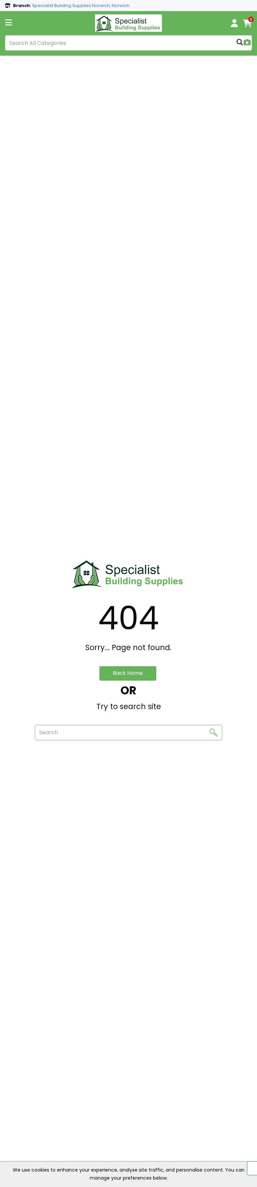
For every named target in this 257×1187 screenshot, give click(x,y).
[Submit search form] (240, 43)
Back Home (128, 673)
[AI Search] (247, 43)
